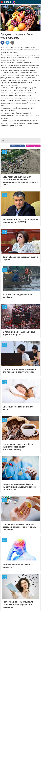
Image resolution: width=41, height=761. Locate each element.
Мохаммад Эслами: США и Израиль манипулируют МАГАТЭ (20, 220)
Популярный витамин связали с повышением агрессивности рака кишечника (19, 527)
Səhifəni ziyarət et (17, 146)
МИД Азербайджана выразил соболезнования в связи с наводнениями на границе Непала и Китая (20, 181)
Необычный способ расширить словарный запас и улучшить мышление (18, 604)
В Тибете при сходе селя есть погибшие (17, 295)
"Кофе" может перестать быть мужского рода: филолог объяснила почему (18, 446)
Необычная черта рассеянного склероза (18, 565)
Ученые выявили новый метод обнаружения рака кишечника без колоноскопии (19, 487)
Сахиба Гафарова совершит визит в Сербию (20, 258)
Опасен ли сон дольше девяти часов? (18, 408)
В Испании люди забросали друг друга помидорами (19, 333)
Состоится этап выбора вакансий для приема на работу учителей (19, 370)
